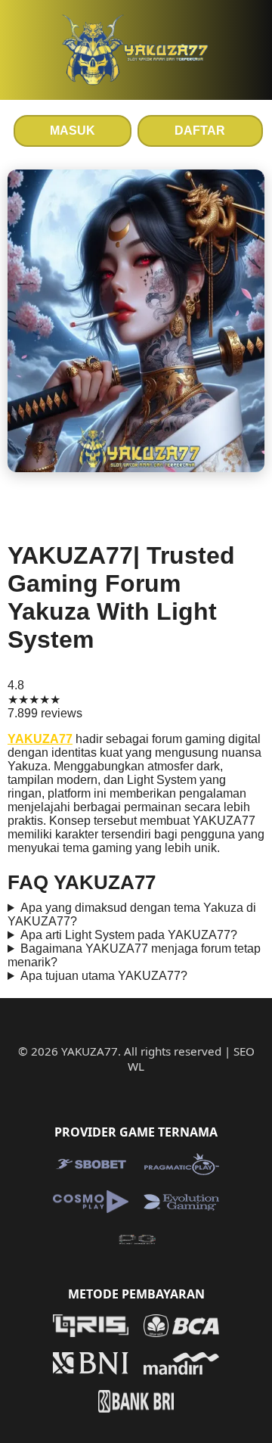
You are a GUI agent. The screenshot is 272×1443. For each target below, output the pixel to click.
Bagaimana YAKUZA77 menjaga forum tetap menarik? (134, 955)
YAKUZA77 (40, 738)
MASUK (72, 130)
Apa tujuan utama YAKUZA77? (103, 975)
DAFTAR (200, 130)
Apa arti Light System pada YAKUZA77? (128, 934)
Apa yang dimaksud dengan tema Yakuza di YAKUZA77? (132, 914)
